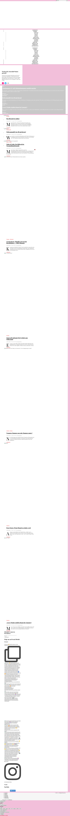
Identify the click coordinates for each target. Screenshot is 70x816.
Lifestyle (36, 32)
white (4, 808)
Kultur (36, 33)
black (1, 808)
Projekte (36, 41)
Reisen (36, 35)
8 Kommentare (19, 341)
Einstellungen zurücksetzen (4, 812)
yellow (17, 808)
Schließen (2, 814)
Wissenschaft (36, 38)
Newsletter (35, 43)
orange (14, 808)
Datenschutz (35, 45)
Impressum (35, 44)
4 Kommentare (19, 134)
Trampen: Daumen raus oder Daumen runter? (19, 433)
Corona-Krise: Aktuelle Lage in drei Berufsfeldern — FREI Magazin (16, 242)
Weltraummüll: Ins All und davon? (12, 98)
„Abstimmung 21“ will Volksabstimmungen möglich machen (19, 88)
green (7, 808)
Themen (35, 31)
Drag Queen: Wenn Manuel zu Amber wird (18, 528)
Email (5, 635)
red (11, 808)
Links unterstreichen (3, 809)
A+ (2, 804)
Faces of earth (6, 2)
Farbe (1, 807)
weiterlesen (4, 93)
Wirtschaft (36, 37)
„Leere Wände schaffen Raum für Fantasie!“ (14, 107)
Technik (36, 39)
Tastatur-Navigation (3, 805)
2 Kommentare (18, 245)
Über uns (35, 42)
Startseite (35, 30)
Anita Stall (8, 134)
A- (0, 804)
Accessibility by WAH (4, 815)
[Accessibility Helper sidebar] (3, 800)
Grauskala (2, 813)
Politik (36, 36)
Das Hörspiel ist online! (13, 118)
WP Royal (10, 799)
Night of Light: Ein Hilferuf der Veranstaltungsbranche (15, 145)
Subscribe (13, 790)
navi (20, 808)
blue (9, 808)
